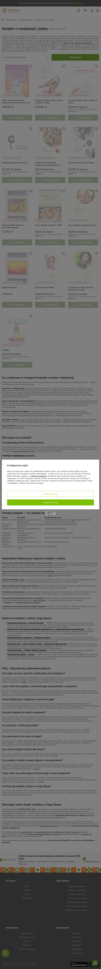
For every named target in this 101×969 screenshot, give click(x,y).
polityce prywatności (39, 476)
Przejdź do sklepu (50, 502)
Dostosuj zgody (50, 494)
